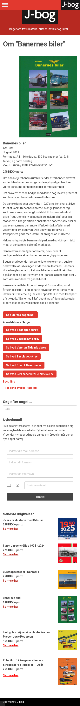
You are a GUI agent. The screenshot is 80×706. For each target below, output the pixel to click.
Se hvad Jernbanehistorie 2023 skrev (29, 374)
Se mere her (10, 528)
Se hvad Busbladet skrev (21, 356)
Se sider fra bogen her (20, 314)
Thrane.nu (2, 703)
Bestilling (9, 381)
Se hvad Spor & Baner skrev (23, 365)
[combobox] (40, 408)
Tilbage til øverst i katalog (20, 387)
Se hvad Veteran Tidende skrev (26, 347)
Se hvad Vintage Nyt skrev (22, 338)
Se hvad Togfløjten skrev (22, 329)
